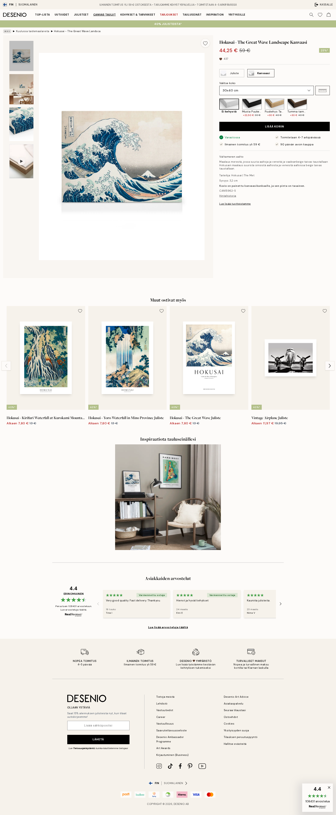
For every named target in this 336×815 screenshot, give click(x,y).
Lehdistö (162, 703)
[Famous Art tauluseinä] (168, 497)
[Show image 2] (21, 89)
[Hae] (311, 14)
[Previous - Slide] (216, 107)
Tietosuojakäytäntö (84, 748)
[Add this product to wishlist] (205, 43)
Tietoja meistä (165, 696)
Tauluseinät (192, 14)
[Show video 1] (21, 161)
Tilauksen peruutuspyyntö (240, 737)
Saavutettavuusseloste (171, 730)
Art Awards (163, 748)
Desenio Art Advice (236, 696)
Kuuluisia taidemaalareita (32, 31)
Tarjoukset (169, 14)
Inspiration (215, 14)
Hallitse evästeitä (235, 744)
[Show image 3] (21, 124)
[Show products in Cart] (328, 14)
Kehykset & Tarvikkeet (137, 14)
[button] (322, 90)
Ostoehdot (231, 717)
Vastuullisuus (165, 723)
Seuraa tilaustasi (235, 710)
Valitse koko (227, 83)
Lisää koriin (274, 126)
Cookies (229, 723)
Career (160, 717)
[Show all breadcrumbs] (7, 31)
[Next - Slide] (333, 107)
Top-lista (42, 14)
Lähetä (98, 739)
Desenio (179, 804)
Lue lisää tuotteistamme (235, 203)
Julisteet (81, 14)
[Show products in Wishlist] (320, 14)
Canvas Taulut (104, 14)
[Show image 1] (21, 56)
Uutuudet (62, 14)
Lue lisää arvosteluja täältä (168, 627)
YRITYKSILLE (236, 14)
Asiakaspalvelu (233, 703)
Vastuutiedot (164, 710)
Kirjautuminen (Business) (172, 755)
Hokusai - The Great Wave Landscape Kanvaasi (77, 31)
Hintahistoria (227, 195)
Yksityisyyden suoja (236, 730)
